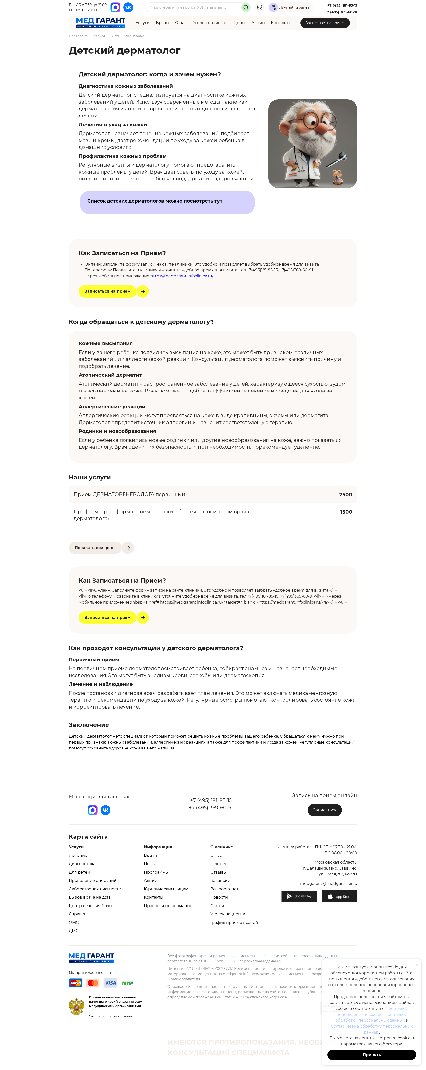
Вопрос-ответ (224, 889)
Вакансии (220, 880)
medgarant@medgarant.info (328, 883)
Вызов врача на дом (89, 897)
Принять (372, 1054)
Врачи (162, 22)
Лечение (78, 855)
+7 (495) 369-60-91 (341, 12)
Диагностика (82, 863)
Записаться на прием (325, 23)
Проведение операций (93, 880)
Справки (78, 914)
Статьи (217, 905)
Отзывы (218, 872)
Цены (239, 22)
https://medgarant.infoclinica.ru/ (181, 276)
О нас (181, 22)
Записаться (325, 810)
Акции (258, 22)
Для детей (79, 872)
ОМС (74, 922)
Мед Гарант (78, 36)
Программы (156, 872)
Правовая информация (168, 905)
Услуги (143, 22)
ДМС (73, 930)
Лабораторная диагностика (97, 889)
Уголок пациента (210, 22)
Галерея (218, 863)
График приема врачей (234, 922)
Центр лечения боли (90, 905)
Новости (219, 897)
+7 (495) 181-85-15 (342, 5)
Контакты (280, 22)
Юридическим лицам (166, 889)
